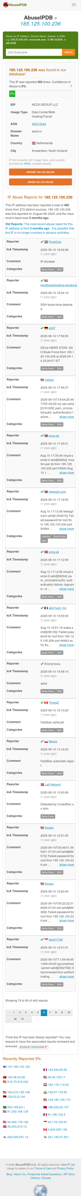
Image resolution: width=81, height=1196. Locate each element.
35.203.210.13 (17, 1126)
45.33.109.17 (56, 1077)
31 (22, 1019)
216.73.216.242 (17, 1081)
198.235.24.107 (58, 1107)
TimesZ (54, 702)
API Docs (69, 1174)
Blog (9, 1174)
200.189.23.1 (16, 1107)
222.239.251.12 (17, 1137)
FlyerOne (55, 242)
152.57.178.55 (57, 1092)
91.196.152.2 (56, 1114)
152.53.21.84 (16, 1096)
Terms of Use (43, 1168)
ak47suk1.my (57, 608)
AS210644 (39, 124)
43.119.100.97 (57, 1122)
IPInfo (27, 163)
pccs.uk (54, 435)
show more (66, 417)
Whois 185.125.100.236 (40, 182)
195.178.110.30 (58, 1084)
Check (68, 52)
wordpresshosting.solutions (58, 285)
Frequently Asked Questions (44, 1174)
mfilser (49, 380)
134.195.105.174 (59, 1099)
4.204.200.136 (57, 1129)
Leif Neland (52, 784)
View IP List (68, 1164)
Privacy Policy (65, 1168)
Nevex (53, 741)
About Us (19, 1174)
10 (68, 1012)
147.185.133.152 (18, 1066)
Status (35, 1178)
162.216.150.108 (18, 1092)
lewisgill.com (57, 491)
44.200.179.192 (17, 1122)
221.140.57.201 (58, 1137)
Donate (46, 1178)
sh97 (52, 328)
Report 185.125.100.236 (40, 172)
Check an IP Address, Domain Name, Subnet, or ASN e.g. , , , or (36, 39)
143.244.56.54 (57, 1069)
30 (15, 1019)
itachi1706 (56, 939)
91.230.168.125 (17, 1111)
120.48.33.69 (16, 1077)
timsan (49, 827)
